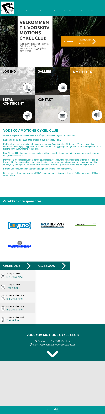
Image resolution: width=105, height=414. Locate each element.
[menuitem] (21, 10)
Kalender (11, 266)
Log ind (21, 11)
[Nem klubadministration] (52, 411)
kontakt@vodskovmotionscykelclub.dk (54, 344)
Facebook (46, 266)
